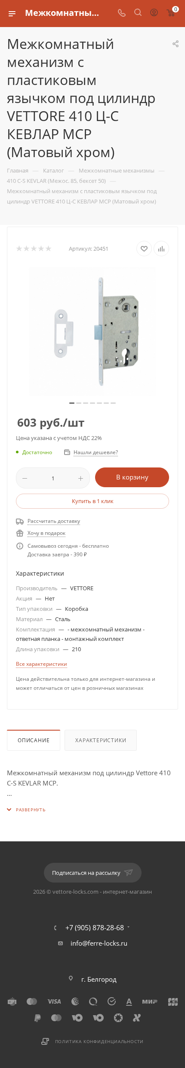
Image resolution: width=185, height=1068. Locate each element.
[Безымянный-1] (92, 331)
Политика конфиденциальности (99, 1041)
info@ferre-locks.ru (99, 943)
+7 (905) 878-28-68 (94, 927)
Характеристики (100, 740)
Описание (33, 740)
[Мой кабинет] (154, 13)
